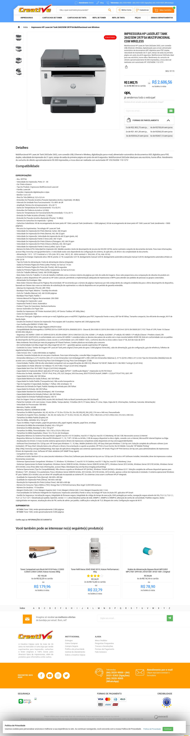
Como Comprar (71, 643)
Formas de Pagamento (104, 649)
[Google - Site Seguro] (25, 701)
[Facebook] (41, 675)
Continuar (168, 729)
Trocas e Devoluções (104, 646)
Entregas (69, 640)
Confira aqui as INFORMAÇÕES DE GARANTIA (34, 520)
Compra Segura (71, 646)
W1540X (20, 512)
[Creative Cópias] (34, 8)
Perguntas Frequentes (104, 643)
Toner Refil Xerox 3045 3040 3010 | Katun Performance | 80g (95, 570)
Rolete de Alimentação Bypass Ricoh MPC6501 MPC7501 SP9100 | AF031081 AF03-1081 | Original (148, 570)
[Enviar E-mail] (171, 110)
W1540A (20, 509)
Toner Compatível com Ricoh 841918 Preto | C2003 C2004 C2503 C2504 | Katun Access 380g (42, 570)
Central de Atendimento (75, 652)
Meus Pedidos (101, 640)
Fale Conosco (101, 652)
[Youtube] (49, 675)
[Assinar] (170, 618)
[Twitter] (66, 675)
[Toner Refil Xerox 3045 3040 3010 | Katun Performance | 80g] (95, 551)
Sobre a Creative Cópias (75, 655)
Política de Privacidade (152, 729)
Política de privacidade (74, 649)
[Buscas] (110, 10)
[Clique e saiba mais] (35, 698)
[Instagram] (58, 675)
